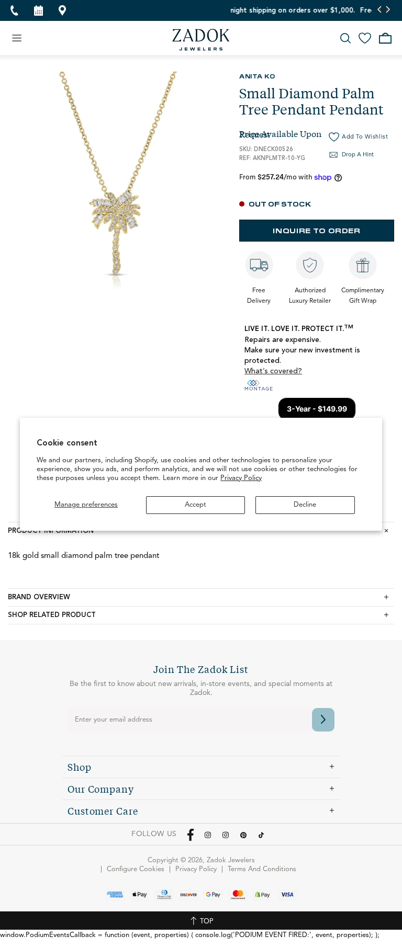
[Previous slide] (380, 10)
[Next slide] (388, 10)
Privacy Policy (241, 478)
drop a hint (358, 155)
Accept (195, 504)
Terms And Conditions (262, 869)
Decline (305, 504)
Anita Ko (257, 75)
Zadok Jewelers (201, 40)
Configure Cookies (135, 869)
